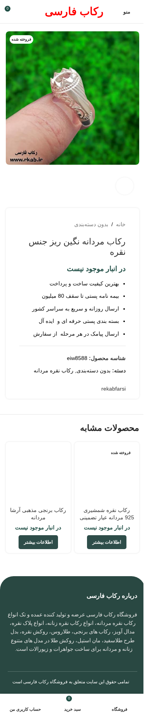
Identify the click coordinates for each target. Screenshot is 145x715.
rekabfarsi (113, 389)
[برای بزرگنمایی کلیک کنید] (124, 186)
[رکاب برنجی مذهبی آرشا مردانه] (38, 474)
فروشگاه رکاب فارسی (45, 681)
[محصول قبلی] (42, 224)
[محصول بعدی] (24, 224)
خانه (121, 224)
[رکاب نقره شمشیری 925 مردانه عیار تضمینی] (107, 474)
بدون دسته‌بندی (91, 224)
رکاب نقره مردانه (53, 370)
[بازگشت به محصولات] (33, 224)
